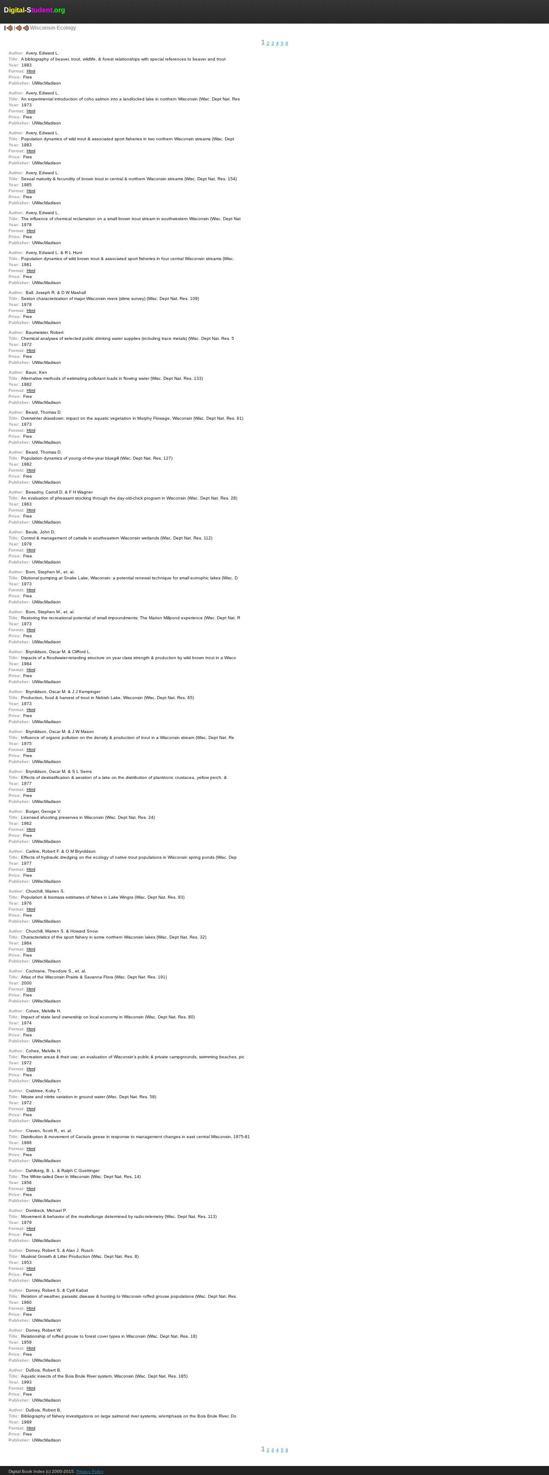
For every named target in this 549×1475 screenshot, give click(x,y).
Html (31, 71)
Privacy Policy (89, 1471)
